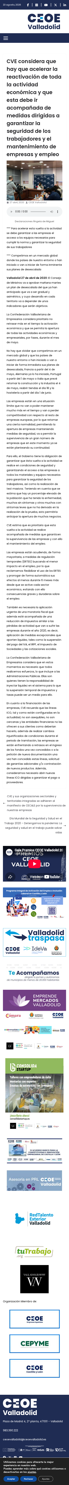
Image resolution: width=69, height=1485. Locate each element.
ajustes (32, 1472)
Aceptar (11, 1478)
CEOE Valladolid (38, 202)
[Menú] (5, 38)
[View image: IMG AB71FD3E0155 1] (34, 180)
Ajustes (45, 1478)
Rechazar (28, 1478)
